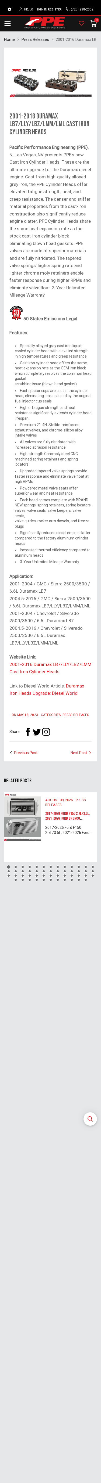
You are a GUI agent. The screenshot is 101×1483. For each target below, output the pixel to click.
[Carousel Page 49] (78, 879)
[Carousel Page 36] (71, 875)
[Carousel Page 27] (8, 875)
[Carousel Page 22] (64, 871)
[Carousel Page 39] (92, 875)
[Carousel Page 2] (15, 867)
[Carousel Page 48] (71, 879)
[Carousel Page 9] (64, 867)
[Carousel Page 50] (85, 879)
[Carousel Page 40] (15, 879)
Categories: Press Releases (65, 715)
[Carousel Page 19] (43, 871)
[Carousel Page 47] (64, 879)
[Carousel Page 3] (22, 867)
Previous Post (25, 753)
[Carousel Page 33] (50, 875)
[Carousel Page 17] (29, 871)
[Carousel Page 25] (85, 871)
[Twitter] (37, 732)
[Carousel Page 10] (71, 867)
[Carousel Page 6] (43, 867)
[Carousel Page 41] (22, 879)
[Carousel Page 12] (85, 867)
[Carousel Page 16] (22, 871)
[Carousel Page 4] (29, 867)
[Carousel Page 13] (92, 867)
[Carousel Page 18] (36, 871)
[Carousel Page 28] (15, 875)
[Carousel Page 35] (64, 875)
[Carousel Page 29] (22, 875)
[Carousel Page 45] (50, 879)
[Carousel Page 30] (29, 875)
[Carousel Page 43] (36, 879)
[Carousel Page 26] (92, 871)
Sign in (41, 9)
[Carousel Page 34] (57, 875)
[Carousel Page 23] (71, 871)
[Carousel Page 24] (78, 871)
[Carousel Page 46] (57, 879)
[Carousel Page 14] (8, 871)
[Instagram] (46, 732)
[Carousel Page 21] (57, 871)
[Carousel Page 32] (43, 875)
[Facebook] (28, 732)
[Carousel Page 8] (57, 867)
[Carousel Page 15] (15, 871)
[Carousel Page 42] (29, 879)
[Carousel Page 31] (36, 875)
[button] (90, 1119)
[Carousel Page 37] (78, 875)
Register (55, 9)
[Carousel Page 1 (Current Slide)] (8, 867)
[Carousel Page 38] (85, 875)
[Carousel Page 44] (43, 879)
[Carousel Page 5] (36, 867)
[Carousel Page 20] (50, 871)
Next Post (79, 753)
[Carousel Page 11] (78, 867)
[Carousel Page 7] (50, 867)
